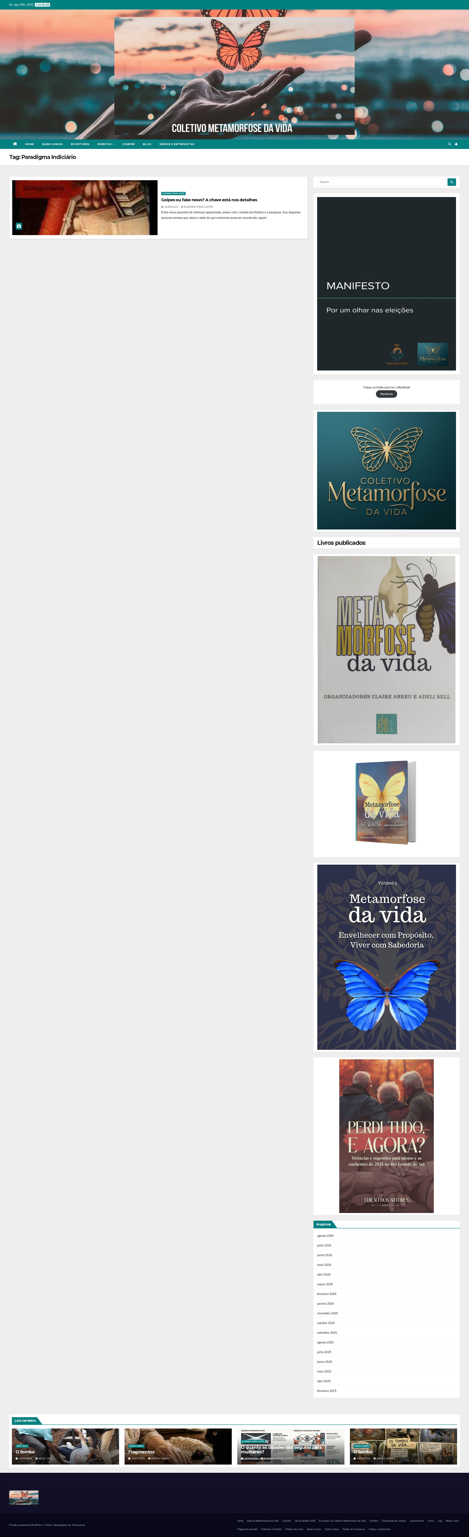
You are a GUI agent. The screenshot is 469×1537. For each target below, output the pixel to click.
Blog (147, 144)
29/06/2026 (364, 1458)
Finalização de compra (394, 1520)
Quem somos (52, 144)
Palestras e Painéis (271, 1529)
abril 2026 (323, 1274)
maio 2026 (324, 1264)
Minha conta (452, 1520)
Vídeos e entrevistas (176, 144)
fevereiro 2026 (326, 1294)
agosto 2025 (325, 1342)
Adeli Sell (22, 1446)
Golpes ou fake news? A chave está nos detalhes (209, 199)
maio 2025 (324, 1371)
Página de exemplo (247, 1529)
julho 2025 (324, 1352)
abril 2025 (323, 1381)
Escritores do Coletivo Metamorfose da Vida (342, 1520)
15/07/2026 (251, 1458)
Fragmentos (141, 1451)
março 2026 (325, 1284)
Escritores (80, 144)
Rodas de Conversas (354, 1529)
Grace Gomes (136, 1446)
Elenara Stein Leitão (173, 193)
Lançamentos (417, 1520)
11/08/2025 (171, 207)
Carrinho (286, 1520)
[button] (449, 144)
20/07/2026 (139, 1458)
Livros (431, 1520)
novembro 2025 (327, 1313)
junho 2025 (324, 1361)
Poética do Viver (294, 1529)
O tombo (25, 1451)
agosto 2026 (325, 1235)
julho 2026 (324, 1245)
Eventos (105, 144)
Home (29, 144)
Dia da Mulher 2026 (305, 1520)
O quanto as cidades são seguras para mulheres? (281, 1449)
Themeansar (78, 1525)
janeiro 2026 (325, 1303)
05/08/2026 (26, 1458)
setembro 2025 (327, 1332)
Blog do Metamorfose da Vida (263, 1520)
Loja (440, 1520)
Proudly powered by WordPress (26, 1525)
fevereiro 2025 (326, 1390)
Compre (128, 144)
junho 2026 (324, 1255)
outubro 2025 (326, 1323)
